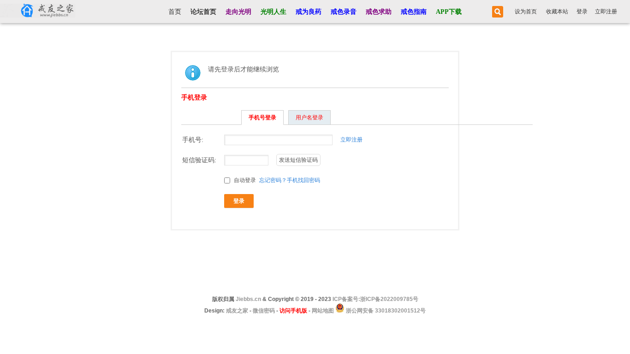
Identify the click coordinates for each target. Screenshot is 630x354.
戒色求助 (379, 11)
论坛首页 (203, 11)
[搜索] (496, 12)
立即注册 (606, 11)
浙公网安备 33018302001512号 (385, 310)
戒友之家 (237, 310)
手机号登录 (262, 117)
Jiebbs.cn (248, 299)
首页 (174, 11)
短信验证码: (199, 160)
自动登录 (244, 180)
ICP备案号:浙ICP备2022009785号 (375, 299)
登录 (582, 11)
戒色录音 (344, 11)
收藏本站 (557, 11)
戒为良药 (308, 11)
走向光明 (238, 11)
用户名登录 (309, 117)
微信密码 (264, 310)
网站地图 (323, 310)
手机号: (192, 139)
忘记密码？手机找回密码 (289, 180)
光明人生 (273, 11)
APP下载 (449, 11)
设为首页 (526, 11)
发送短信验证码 (298, 160)
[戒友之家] (37, 11)
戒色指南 (414, 11)
